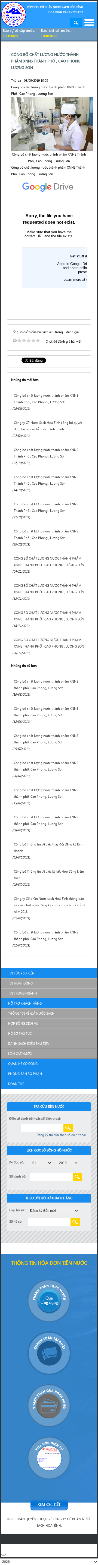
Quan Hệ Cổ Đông (23, 1064)
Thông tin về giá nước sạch (31, 1013)
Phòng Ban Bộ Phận (25, 1074)
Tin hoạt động (20, 983)
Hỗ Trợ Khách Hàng (25, 1003)
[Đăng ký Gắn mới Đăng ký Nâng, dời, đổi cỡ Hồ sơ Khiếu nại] (54, 1210)
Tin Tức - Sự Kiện (21, 973)
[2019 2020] (66, 1162)
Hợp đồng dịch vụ (23, 1023)
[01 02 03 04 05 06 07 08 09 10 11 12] (40, 1162)
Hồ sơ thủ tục (20, 1033)
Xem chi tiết (49, 1504)
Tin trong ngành (22, 993)
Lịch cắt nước (20, 1054)
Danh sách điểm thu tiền (28, 1044)
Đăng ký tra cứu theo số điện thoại (61, 1135)
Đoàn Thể (16, 1084)
